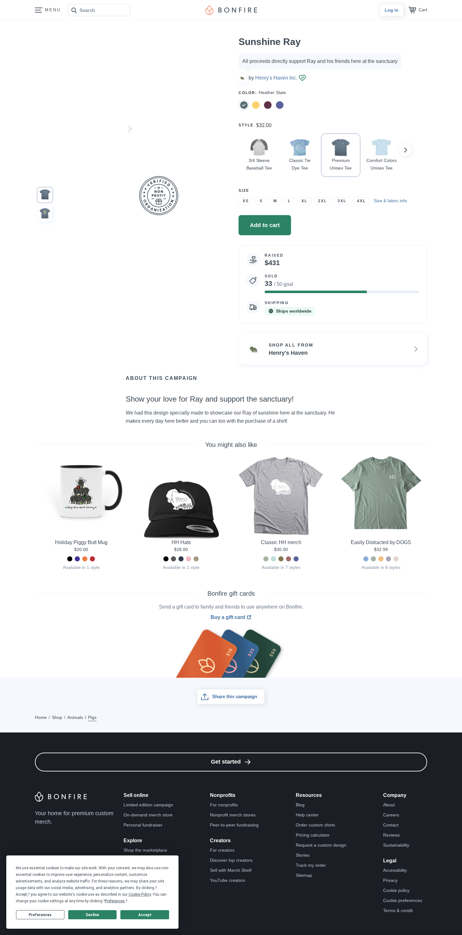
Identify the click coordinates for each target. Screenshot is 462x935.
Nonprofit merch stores (233, 814)
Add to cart (265, 225)
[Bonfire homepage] (231, 10)
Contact (391, 824)
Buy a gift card (228, 617)
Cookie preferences (402, 900)
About (389, 804)
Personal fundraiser (143, 824)
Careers (391, 814)
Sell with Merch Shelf (230, 870)
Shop (57, 717)
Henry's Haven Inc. (276, 78)
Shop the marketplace (145, 850)
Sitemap (304, 875)
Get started (226, 762)
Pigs (92, 717)
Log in (392, 10)
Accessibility (395, 870)
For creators (222, 850)
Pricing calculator (313, 835)
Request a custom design (321, 845)
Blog (300, 804)
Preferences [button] (115, 901)
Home (41, 717)
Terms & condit (398, 910)
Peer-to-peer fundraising (234, 824)
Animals (75, 717)
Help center (307, 814)
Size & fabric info (390, 200)
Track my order (311, 865)
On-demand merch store (148, 814)
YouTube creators (227, 880)
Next (405, 149)
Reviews (391, 835)
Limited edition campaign (148, 804)
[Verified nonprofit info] (302, 78)
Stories (303, 855)
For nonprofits (224, 804)
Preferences (40, 915)
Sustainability (396, 845)
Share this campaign (234, 696)
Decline (92, 915)
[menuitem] (38, 10)
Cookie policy (396, 890)
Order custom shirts (315, 824)
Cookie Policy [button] (140, 894)
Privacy (390, 880)
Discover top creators (231, 860)
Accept (144, 915)
